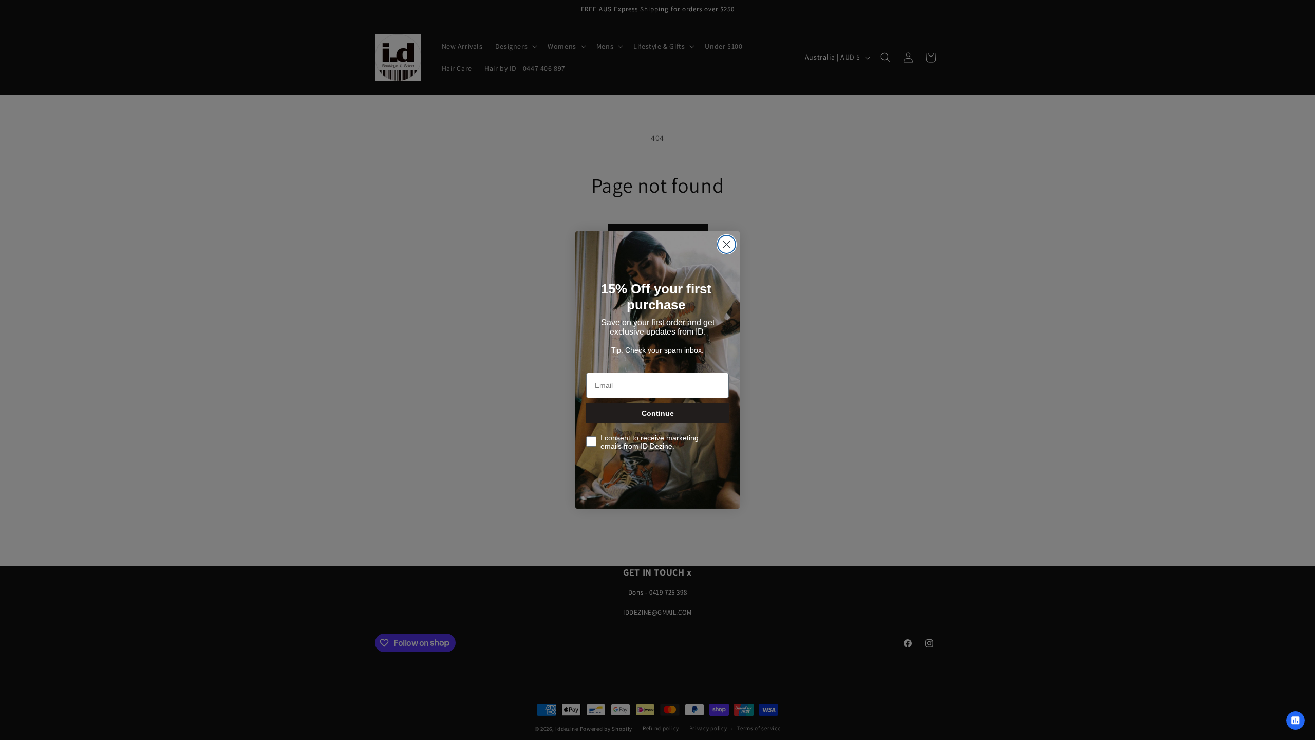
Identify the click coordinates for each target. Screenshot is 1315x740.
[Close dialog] (727, 244)
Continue (658, 413)
